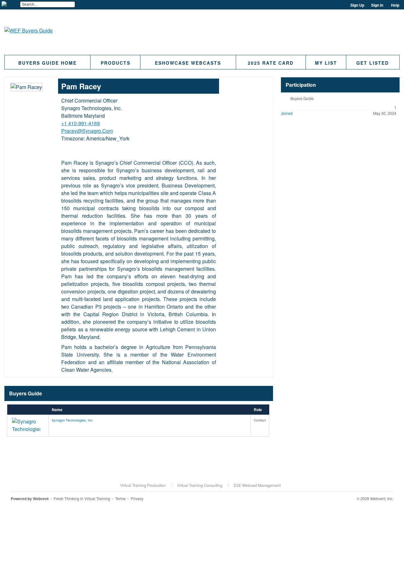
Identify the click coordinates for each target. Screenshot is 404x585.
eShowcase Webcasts (188, 63)
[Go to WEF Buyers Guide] (28, 30)
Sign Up (357, 5)
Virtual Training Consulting (200, 485)
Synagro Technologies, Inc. (72, 420)
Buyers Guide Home (47, 63)
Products (115, 63)
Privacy (137, 498)
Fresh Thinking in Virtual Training (82, 498)
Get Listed (372, 63)
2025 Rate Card (271, 63)
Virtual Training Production (143, 485)
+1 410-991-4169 (80, 123)
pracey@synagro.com (87, 130)
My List (326, 63)
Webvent (41, 498)
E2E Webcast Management (257, 485)
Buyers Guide (302, 98)
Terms (120, 498)
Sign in (377, 5)
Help (395, 5)
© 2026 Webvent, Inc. (375, 498)
